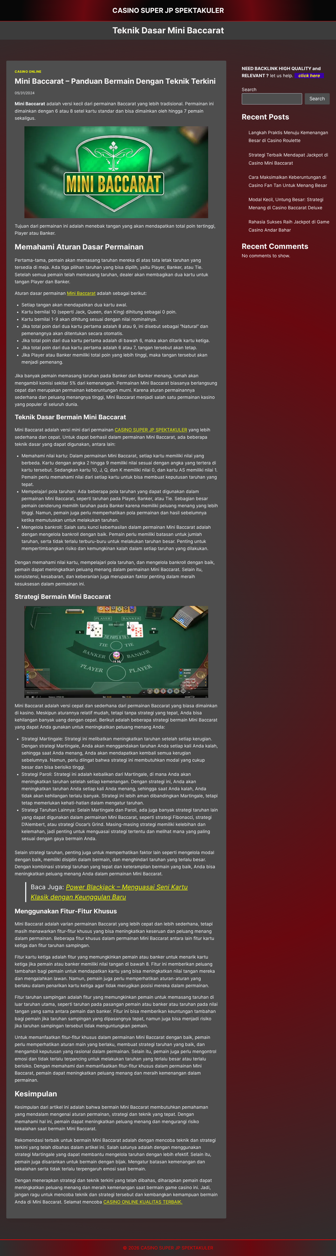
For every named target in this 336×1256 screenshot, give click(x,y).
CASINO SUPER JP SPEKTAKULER (151, 429)
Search (249, 89)
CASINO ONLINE (28, 72)
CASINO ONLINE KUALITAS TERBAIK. (142, 1202)
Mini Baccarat (81, 293)
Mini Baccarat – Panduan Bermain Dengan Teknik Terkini (115, 81)
